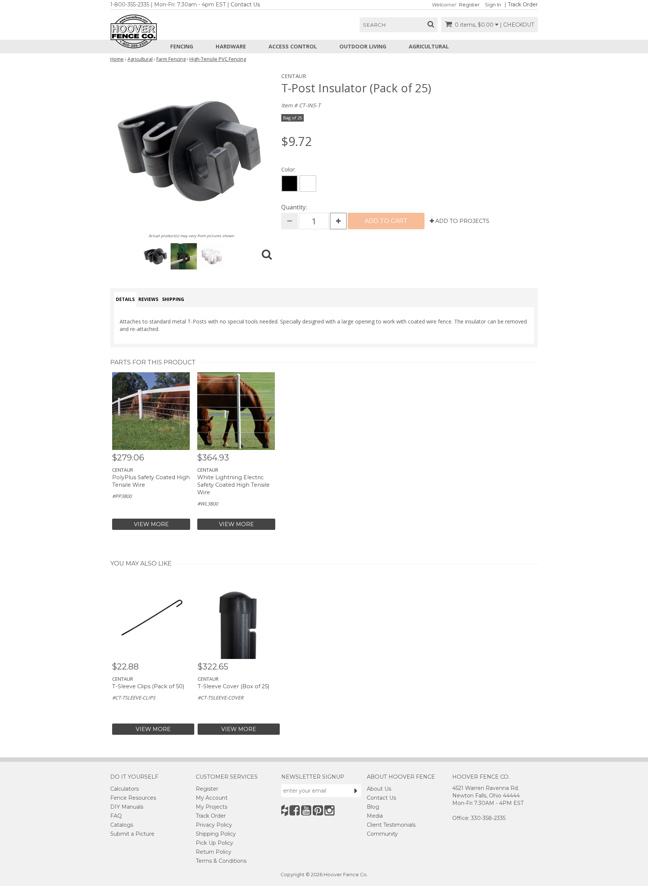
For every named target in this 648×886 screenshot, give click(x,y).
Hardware (231, 46)
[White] (308, 183)
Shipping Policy (216, 833)
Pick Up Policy (214, 842)
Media (375, 815)
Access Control (292, 46)
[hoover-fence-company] (284, 810)
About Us (379, 788)
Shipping (173, 299)
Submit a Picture (132, 833)
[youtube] (306, 810)
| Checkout (517, 24)
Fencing (181, 46)
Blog (373, 806)
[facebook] (295, 810)
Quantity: (294, 207)
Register (469, 5)
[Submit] (356, 790)
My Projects (211, 806)
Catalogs (121, 824)
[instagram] (329, 810)
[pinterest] (318, 810)
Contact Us (245, 4)
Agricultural (429, 46)
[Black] (289, 183)
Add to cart (386, 220)
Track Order (523, 4)
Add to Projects (461, 221)
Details (125, 299)
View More (151, 524)
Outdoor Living (362, 46)
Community (382, 833)
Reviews (148, 299)
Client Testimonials (391, 824)
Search (374, 25)
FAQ (116, 815)
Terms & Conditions (221, 860)
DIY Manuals (126, 806)
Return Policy (213, 851)
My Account (212, 797)
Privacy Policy (214, 824)
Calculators (124, 788)
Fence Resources (133, 797)
